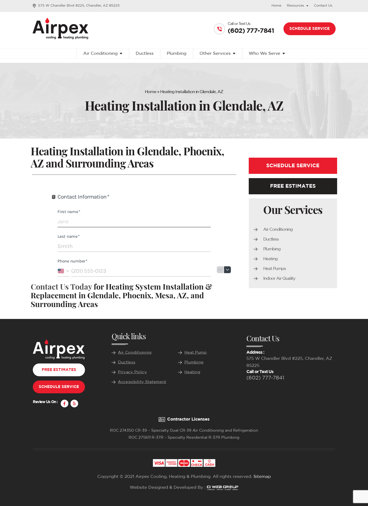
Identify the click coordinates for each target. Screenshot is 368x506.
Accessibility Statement (142, 382)
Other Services (215, 53)
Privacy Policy (132, 372)
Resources (295, 5)
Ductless (145, 53)
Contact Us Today (61, 286)
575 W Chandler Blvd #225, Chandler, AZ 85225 (79, 5)
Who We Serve (264, 53)
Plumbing (176, 53)
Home (276, 5)
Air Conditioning (100, 53)
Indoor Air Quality (279, 278)
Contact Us (323, 5)
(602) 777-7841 (265, 378)
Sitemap (262, 477)
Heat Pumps (274, 269)
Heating (270, 259)
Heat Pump (195, 352)
